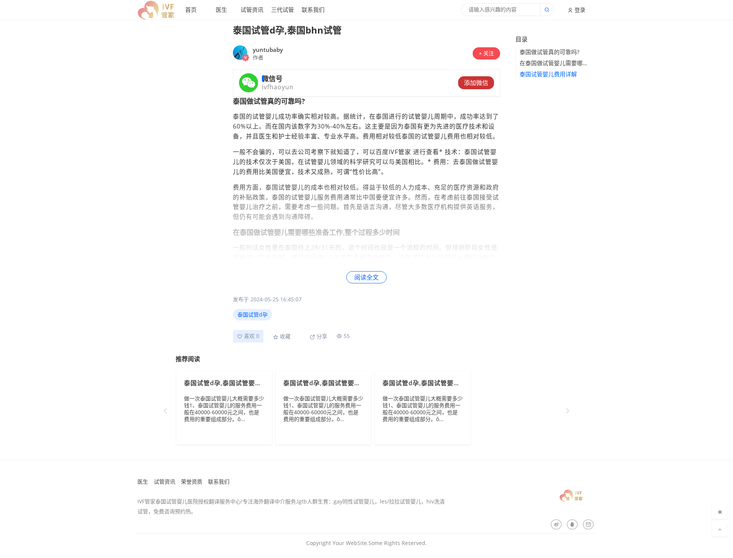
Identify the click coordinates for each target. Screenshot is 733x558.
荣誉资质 (191, 481)
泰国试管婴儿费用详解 (548, 74)
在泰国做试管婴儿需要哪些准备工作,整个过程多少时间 (556, 63)
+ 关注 (486, 53)
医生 (221, 9)
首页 (191, 9)
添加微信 (476, 83)
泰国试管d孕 (252, 314)
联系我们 (313, 9)
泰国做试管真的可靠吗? (549, 52)
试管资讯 (252, 9)
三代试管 (282, 9)
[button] (568, 411)
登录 (579, 9)
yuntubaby (268, 49)
